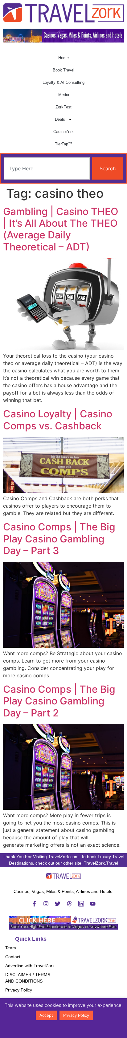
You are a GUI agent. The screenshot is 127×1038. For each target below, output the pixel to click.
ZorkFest (63, 107)
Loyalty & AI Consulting (63, 82)
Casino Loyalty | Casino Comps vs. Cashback (57, 420)
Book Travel (63, 70)
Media (63, 94)
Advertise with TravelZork (30, 965)
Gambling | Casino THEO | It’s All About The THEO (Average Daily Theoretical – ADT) (60, 229)
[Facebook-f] (34, 903)
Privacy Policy (18, 989)
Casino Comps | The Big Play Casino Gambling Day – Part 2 (59, 701)
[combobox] (47, 168)
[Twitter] (57, 903)
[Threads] (69, 903)
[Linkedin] (81, 903)
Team (10, 947)
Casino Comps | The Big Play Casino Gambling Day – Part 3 (59, 539)
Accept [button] (46, 1015)
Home (63, 57)
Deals (60, 119)
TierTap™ (63, 144)
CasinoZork (63, 131)
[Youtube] (93, 903)
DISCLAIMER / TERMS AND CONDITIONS (27, 977)
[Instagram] (46, 903)
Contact (12, 956)
